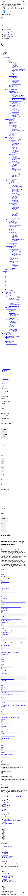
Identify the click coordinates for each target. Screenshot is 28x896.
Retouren (8, 338)
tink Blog (8, 295)
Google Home (12, 318)
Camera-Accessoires (16, 145)
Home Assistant (12, 315)
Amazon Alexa (12, 311)
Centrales (14, 166)
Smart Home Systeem (11, 309)
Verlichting (8, 180)
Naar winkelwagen (5, 51)
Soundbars (11, 123)
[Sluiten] (5, 53)
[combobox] (7, 20)
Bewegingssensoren (16, 169)
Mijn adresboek (8, 34)
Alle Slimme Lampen (17, 186)
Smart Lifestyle (9, 246)
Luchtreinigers (15, 112)
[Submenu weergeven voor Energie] (11, 228)
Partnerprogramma (7, 857)
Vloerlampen (15, 201)
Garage (13, 73)
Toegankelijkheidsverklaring (9, 881)
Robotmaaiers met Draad (17, 71)
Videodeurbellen (16, 151)
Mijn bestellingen (9, 31)
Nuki (4, 810)
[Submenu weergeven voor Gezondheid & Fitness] (20, 249)
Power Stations (12, 232)
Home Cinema (12, 125)
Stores (4, 858)
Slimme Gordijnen (13, 223)
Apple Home (12, 313)
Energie (8, 228)
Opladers (14, 266)
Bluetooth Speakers (13, 133)
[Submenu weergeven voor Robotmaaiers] (16, 64)
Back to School (6, 57)
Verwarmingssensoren (17, 117)
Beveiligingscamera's (14, 140)
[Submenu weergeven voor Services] (8, 333)
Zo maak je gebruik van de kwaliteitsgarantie (11, 796)
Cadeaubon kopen (7, 846)
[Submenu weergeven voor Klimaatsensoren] (18, 114)
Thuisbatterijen (15, 241)
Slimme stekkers (13, 230)
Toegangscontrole (16, 158)
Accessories (14, 74)
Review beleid (6, 873)
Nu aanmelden (4, 868)
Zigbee (10, 324)
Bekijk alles (12, 62)
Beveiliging (9, 137)
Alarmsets (14, 165)
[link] (4, 374)
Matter (10, 317)
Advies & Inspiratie (7, 292)
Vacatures (5, 853)
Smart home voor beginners (15, 300)
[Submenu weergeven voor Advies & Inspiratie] (13, 292)
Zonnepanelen (15, 236)
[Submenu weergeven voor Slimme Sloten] (17, 154)
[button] (14, 30)
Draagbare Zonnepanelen (18, 239)
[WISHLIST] (14, 43)
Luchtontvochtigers (16, 110)
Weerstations (12, 87)
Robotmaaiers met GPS (17, 70)
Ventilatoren (15, 109)
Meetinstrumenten (16, 255)
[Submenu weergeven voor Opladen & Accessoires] (21, 261)
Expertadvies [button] (6, 818)
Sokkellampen (15, 81)
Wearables (14, 253)
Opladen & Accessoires (14, 261)
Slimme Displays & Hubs (15, 225)
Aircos (13, 108)
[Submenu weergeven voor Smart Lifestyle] (14, 246)
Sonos (4, 804)
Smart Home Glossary (8, 856)
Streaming (11, 134)
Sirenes (13, 168)
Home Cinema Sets (16, 127)
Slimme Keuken (13, 226)
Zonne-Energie (12, 233)
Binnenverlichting (13, 194)
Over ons (5, 852)
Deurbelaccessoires (16, 152)
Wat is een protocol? (13, 322)
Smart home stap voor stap (15, 304)
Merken (5, 271)
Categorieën (6, 58)
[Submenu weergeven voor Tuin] (9, 60)
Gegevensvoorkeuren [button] (8, 880)
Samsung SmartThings (14, 314)
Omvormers (14, 240)
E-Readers (11, 257)
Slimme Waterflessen (17, 254)
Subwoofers (15, 129)
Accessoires (12, 135)
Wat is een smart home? (14, 299)
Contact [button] (5, 816)
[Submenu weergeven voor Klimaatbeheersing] (19, 105)
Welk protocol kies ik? (14, 331)
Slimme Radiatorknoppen (15, 101)
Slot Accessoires (15, 159)
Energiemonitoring (13, 243)
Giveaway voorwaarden (8, 876)
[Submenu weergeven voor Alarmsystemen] (17, 163)
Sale (4, 371)
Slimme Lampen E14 (17, 189)
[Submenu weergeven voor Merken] (8, 271)
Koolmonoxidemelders (17, 177)
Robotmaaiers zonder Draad (18, 69)
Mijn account (8, 29)
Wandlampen (15, 78)
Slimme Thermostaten (14, 92)
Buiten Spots (15, 82)
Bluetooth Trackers (13, 258)
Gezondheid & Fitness (14, 249)
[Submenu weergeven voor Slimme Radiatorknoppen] (22, 101)
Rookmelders (15, 176)
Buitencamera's (15, 144)
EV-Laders (11, 244)
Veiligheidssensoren (13, 173)
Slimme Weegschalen (17, 251)
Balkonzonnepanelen (17, 237)
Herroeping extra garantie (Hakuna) (11, 820)
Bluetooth (11, 326)
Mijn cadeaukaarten (9, 36)
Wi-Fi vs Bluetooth (13, 330)
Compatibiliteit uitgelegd (14, 306)
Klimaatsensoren (13, 113)
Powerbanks (15, 265)
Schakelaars (14, 215)
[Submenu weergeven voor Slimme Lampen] (18, 184)
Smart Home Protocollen (12, 319)
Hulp (7, 340)
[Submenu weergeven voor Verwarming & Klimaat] (18, 89)
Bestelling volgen (10, 337)
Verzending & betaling (8, 823)
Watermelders (15, 179)
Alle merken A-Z (10, 290)
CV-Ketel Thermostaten (17, 96)
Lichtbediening (12, 212)
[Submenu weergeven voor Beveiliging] (13, 137)
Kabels (13, 268)
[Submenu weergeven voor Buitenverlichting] (18, 76)
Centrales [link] (5, 388)
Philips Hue (6, 808)
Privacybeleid (6, 877)
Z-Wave (11, 325)
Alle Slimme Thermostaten (18, 95)
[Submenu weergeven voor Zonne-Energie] (17, 234)
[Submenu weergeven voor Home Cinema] (17, 125)
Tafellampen (15, 200)
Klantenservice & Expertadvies (13, 336)
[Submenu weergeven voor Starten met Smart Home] (18, 297)
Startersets (14, 147)
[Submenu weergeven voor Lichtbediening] (17, 213)
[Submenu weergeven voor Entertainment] (14, 119)
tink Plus (5, 370)
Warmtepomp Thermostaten (18, 98)
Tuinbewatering (12, 85)
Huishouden (9, 219)
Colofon (5, 879)
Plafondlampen (15, 198)
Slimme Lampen (13, 183)
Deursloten (14, 157)
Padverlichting (15, 80)
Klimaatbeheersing (13, 105)
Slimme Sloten (12, 154)
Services (5, 333)
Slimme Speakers (13, 122)
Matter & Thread (13, 329)
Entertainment (9, 119)
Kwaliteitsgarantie (10, 341)
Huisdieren (11, 259)
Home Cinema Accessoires (18, 130)
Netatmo (5, 809)
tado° (4, 806)
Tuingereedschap (13, 86)
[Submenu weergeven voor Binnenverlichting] (18, 195)
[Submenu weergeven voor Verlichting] (12, 181)
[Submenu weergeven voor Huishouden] (13, 220)
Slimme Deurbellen (13, 148)
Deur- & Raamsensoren (17, 170)
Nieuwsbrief (9, 342)
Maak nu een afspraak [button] (6, 771)
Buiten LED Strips (16, 84)
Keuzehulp (8, 307)
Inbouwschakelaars (16, 216)
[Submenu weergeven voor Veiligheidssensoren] (19, 174)
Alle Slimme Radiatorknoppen (19, 103)
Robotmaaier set (15, 67)
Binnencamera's (15, 143)
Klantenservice (6, 369)
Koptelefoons (12, 131)
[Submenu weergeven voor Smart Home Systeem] (17, 309)
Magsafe (14, 264)
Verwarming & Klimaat (11, 89)
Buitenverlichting (13, 76)
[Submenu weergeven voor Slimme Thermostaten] (20, 92)
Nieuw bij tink (9, 269)
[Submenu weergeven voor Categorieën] (10, 59)
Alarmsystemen (12, 162)
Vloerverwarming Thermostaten (19, 99)
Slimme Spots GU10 (16, 190)
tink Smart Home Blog (11, 344)
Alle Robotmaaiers (16, 66)
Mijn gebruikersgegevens (10, 32)
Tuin (7, 60)
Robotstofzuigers (13, 222)
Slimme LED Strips (16, 191)
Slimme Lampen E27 (17, 188)
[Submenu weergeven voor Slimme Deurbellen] (19, 149)
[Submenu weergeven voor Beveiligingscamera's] (20, 140)
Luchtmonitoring (16, 116)
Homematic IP (6, 805)
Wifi (10, 327)
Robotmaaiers (12, 63)
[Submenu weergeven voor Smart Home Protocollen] (19, 320)
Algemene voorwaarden (8, 875)
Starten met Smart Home (11, 296)
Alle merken (6, 802)
